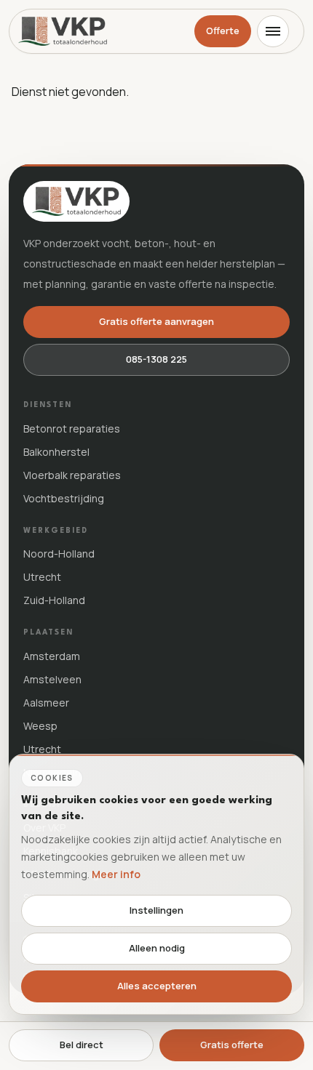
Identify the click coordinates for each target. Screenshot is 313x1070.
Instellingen (156, 910)
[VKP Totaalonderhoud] (62, 31)
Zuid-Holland (54, 600)
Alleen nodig (157, 947)
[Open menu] (273, 31)
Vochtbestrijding (63, 498)
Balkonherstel (56, 452)
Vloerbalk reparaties (72, 475)
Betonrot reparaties (71, 428)
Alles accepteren (157, 985)
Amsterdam (51, 656)
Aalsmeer (46, 702)
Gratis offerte (232, 1044)
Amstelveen (52, 679)
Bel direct (81, 1044)
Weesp (40, 726)
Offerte (222, 30)
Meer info (116, 874)
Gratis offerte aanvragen (156, 321)
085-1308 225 (156, 359)
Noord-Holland (59, 553)
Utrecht (42, 577)
